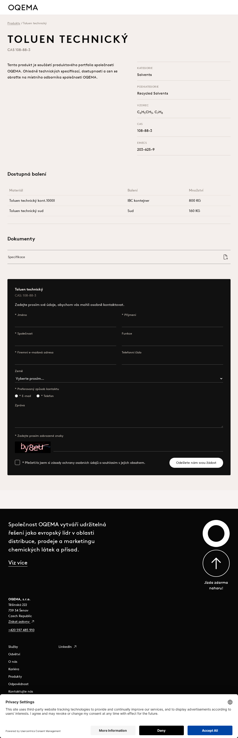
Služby (13, 647)
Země (19, 371)
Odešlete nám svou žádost (196, 463)
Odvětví (14, 654)
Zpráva (20, 405)
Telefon (49, 396)
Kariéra (13, 669)
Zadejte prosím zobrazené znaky (40, 436)
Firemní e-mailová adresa (35, 352)
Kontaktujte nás (20, 691)
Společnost (25, 333)
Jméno (22, 315)
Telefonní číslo (131, 352)
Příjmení (130, 315)
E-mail (26, 396)
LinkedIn (66, 647)
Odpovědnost (18, 684)
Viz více (17, 562)
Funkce (127, 333)
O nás (12, 661)
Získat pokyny (19, 621)
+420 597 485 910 (21, 630)
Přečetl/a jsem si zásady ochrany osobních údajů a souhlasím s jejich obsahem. (85, 463)
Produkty (13, 23)
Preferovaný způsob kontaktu (38, 389)
